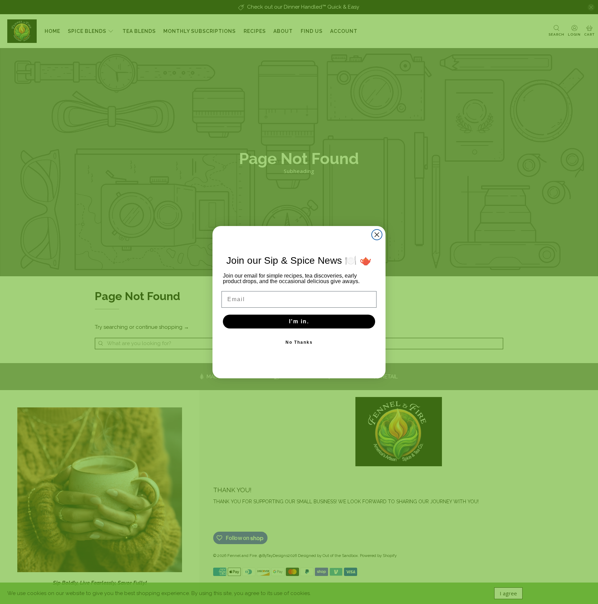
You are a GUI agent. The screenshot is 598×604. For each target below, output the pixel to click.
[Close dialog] (377, 234)
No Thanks (299, 342)
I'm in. (299, 321)
